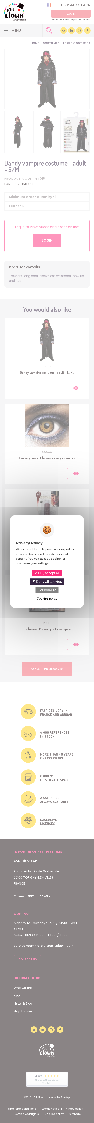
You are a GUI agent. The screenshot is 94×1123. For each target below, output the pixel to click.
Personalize (47, 590)
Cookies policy (47, 598)
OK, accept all (48, 573)
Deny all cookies (48, 581)
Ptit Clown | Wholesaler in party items (15, 12)
